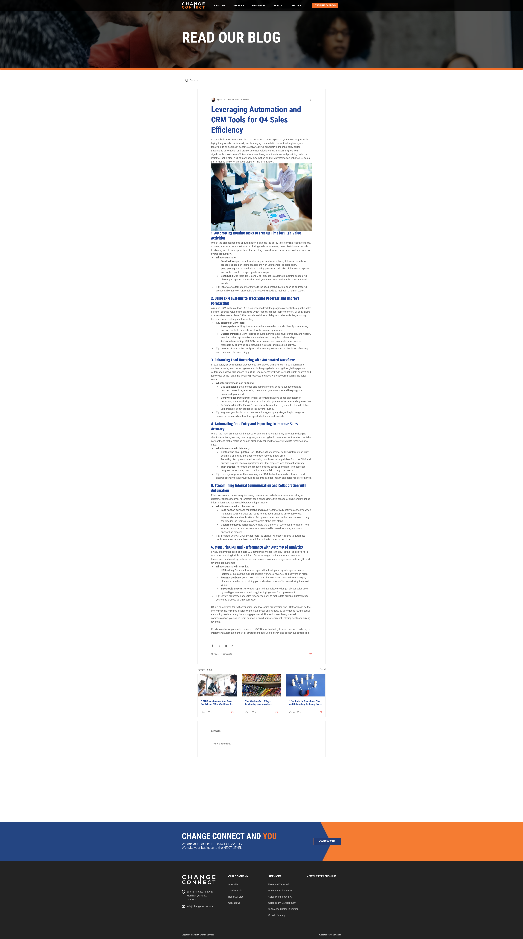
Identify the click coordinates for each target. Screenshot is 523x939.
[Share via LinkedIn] (225, 645)
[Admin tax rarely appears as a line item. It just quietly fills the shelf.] (261, 685)
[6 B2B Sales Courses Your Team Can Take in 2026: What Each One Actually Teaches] (217, 685)
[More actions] (310, 99)
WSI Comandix (335, 935)
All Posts (191, 81)
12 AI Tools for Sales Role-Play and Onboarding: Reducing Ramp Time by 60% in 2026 (305, 702)
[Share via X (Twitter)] (219, 645)
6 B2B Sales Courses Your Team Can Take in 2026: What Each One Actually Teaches (217, 702)
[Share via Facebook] (212, 645)
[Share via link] (232, 645)
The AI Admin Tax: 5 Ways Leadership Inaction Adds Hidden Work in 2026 (257, 702)
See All (323, 669)
